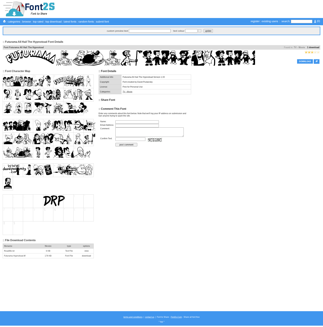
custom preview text (117, 30)
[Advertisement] (259, 8)
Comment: (105, 128)
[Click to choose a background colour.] (199, 30)
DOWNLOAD (305, 61)
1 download (313, 47)
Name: (103, 121)
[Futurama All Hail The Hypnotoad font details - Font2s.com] (29, 16)
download (86, 256)
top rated (38, 21)
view (86, 251)
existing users (270, 21)
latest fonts (70, 21)
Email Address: (107, 125)
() (318, 21)
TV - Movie (299, 47)
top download (53, 21)
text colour (178, 30)
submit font (102, 21)
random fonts (86, 21)
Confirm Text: (106, 138)
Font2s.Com (176, 317)
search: (285, 21)
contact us (149, 317)
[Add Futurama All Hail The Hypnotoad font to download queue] (316, 61)
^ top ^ (162, 322)
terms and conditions (132, 317)
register (255, 21)
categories (14, 21)
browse (26, 21)
